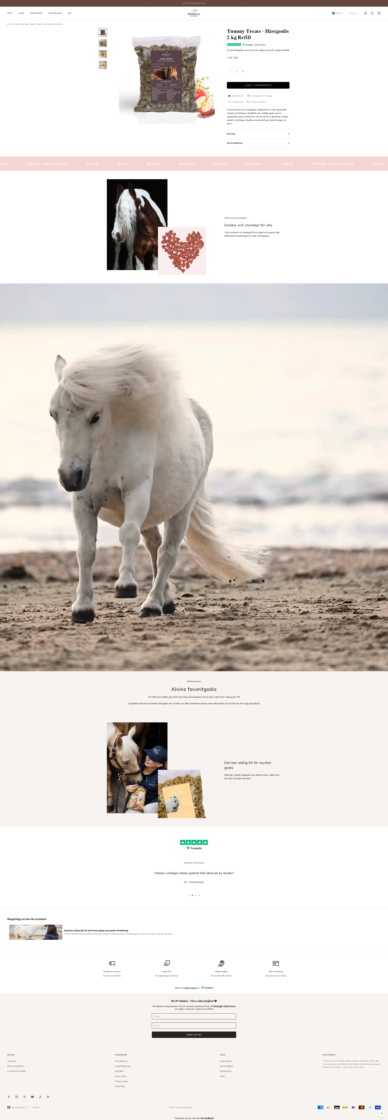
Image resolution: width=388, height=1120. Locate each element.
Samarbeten (226, 1071)
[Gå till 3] (103, 54)
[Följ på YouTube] (32, 1096)
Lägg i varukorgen (258, 85)
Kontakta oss (121, 1061)
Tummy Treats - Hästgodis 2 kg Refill (46, 24)
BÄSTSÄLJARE (55, 13)
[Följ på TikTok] (40, 1096)
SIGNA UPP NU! (194, 1034)
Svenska (352, 13)
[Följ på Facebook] (8, 1096)
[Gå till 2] (103, 43)
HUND (21, 13)
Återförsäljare (226, 1066)
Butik (9, 24)
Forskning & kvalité (16, 1071)
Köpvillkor (119, 1071)
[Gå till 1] (103, 32)
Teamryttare (226, 1061)
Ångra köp (120, 1086)
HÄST (9, 13)
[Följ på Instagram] (16, 1096)
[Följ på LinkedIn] (48, 1096)
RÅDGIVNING (36, 13)
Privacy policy (121, 1081)
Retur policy (120, 1076)
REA (70, 13)
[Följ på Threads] (24, 1096)
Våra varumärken (15, 1066)
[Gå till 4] (103, 65)
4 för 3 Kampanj (21, 24)
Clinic (222, 1076)
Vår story (11, 1061)
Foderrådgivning (122, 1066)
